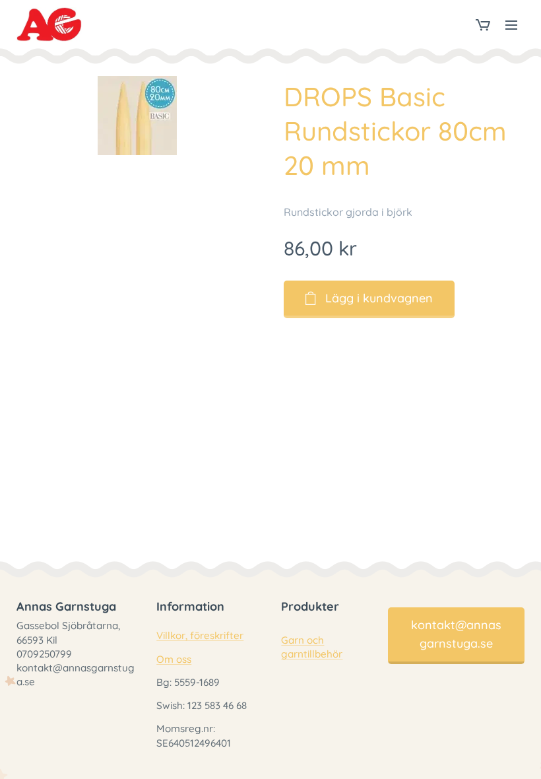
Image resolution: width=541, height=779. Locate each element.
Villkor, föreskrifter (199, 635)
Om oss (173, 659)
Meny (511, 24)
